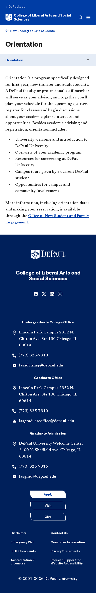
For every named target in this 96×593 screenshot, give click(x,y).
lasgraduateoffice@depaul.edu (46, 421)
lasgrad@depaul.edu (37, 477)
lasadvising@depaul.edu (41, 366)
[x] (44, 293)
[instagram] (60, 293)
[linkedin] (52, 293)
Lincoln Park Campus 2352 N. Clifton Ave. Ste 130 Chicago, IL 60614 (48, 339)
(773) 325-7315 (33, 467)
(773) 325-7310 (33, 356)
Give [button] (48, 517)
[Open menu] (88, 17)
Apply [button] (48, 494)
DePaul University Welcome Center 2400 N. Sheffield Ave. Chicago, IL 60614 (51, 450)
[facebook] (36, 293)
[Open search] (81, 17)
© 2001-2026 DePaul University (48, 579)
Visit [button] (48, 506)
